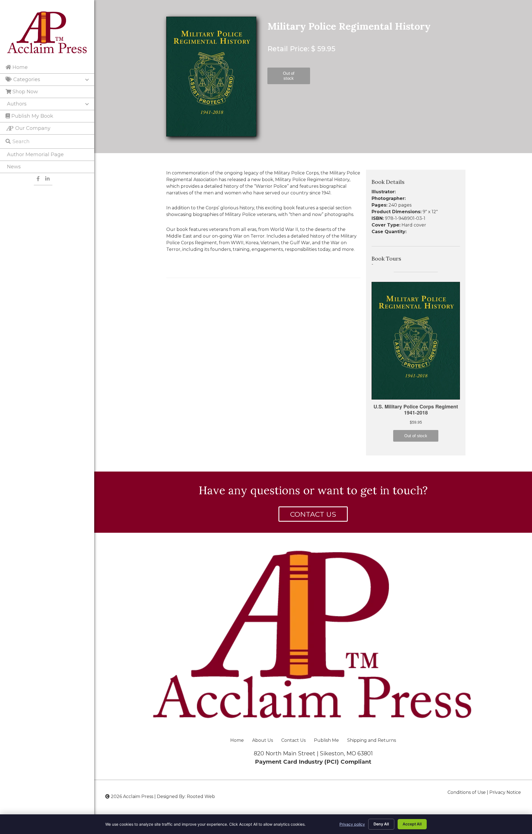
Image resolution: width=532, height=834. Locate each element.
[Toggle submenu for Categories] (87, 80)
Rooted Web (201, 796)
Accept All (412, 824)
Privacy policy (352, 824)
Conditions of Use (466, 792)
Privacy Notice (505, 792)
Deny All (381, 824)
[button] (313, 514)
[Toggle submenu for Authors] (87, 104)
